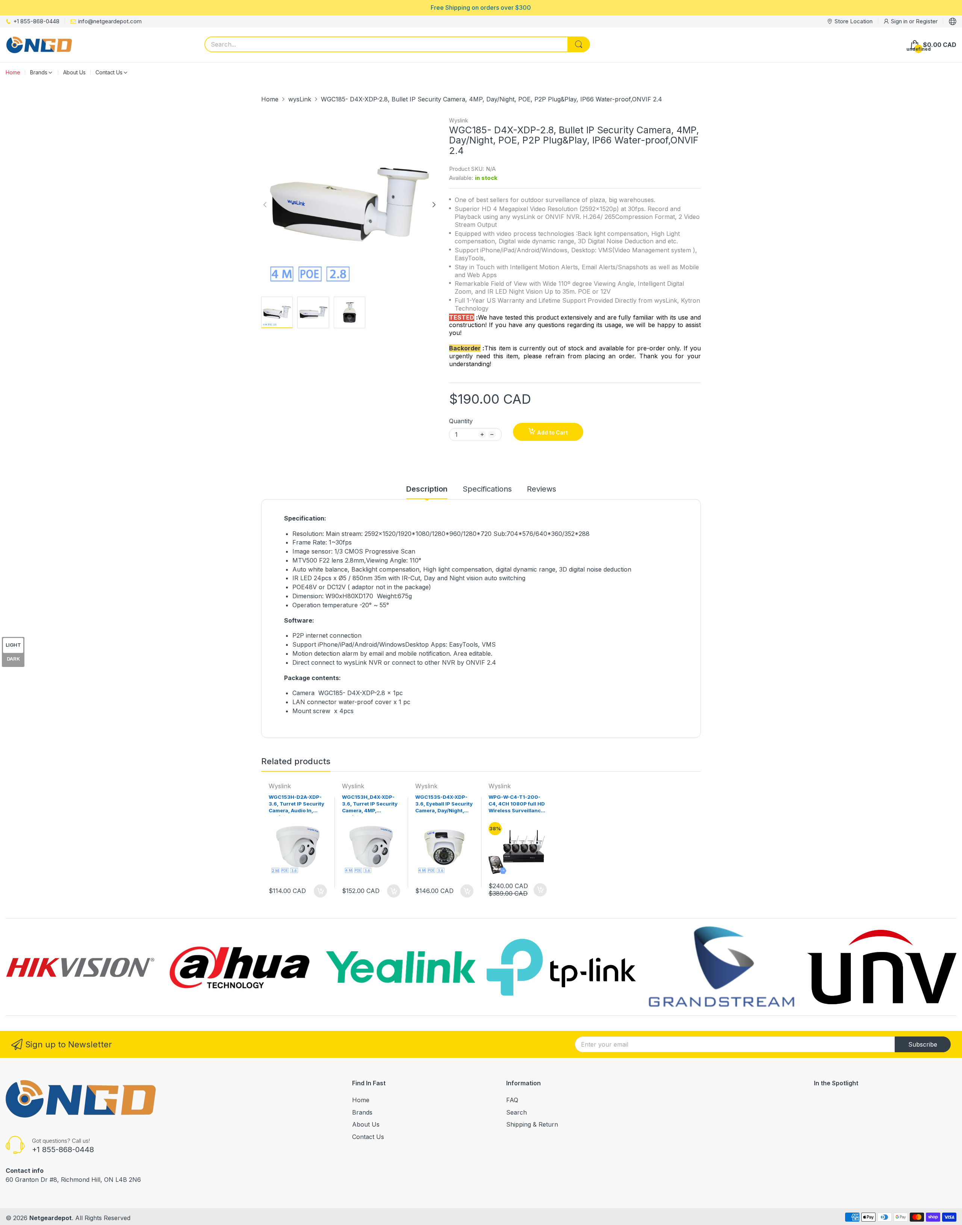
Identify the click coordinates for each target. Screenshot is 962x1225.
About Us (366, 1124)
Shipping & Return (532, 1124)
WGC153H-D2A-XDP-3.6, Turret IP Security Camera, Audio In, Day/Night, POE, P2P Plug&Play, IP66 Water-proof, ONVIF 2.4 (298, 805)
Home (360, 1100)
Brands (362, 1112)
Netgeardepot (50, 1218)
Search (516, 1112)
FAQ (512, 1100)
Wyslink (458, 120)
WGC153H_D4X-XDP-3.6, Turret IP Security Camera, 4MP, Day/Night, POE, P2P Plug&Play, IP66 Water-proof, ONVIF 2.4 (371, 805)
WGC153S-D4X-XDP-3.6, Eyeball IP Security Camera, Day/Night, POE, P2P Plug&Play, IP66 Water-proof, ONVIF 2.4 (444, 805)
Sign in (900, 21)
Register (927, 21)
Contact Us (368, 1137)
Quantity (461, 421)
